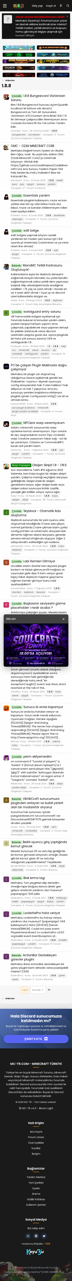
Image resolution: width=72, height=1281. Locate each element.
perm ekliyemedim (32, 756)
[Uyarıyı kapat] (66, 17)
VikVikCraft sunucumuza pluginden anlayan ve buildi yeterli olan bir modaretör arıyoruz (37, 803)
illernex (15, 741)
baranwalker (18, 588)
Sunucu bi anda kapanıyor (37, 707)
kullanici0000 (18, 404)
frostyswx (16, 346)
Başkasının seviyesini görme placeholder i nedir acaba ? (38, 605)
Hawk (14, 300)
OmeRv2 (16, 691)
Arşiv (13, 415)
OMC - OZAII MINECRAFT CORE (32, 146)
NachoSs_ (17, 450)
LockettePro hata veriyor (36, 913)
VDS (47, 1243)
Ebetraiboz (17, 897)
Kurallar (36, 1148)
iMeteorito (16, 783)
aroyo (14, 827)
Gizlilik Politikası (36, 1199)
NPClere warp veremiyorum (38, 423)
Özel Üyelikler (36, 1143)
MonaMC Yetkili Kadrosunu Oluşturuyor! (36, 267)
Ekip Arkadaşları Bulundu (48, 304)
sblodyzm (16, 180)
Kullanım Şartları (36, 1205)
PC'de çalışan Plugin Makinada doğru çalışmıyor (39, 367)
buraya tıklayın (25, 35)
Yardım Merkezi (36, 1177)
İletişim (36, 1154)
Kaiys (14, 495)
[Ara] (67, 5)
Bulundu (53, 869)
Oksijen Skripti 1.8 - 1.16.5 (39, 465)
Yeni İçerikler (36, 1182)
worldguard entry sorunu (36, 312)
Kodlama (40, 188)
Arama (36, 1194)
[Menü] (5, 5)
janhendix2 (17, 546)
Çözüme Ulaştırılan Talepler (26, 138)
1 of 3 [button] (25, 990)
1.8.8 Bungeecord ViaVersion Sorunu (38, 98)
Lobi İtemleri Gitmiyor (33, 561)
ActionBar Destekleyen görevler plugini (34, 957)
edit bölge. (25, 230)
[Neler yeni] (60, 5)
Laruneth (16, 130)
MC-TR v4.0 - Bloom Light (37, 1108)
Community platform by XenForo (34, 1273)
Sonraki (36, 990)
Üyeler (36, 1188)
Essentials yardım (31, 195)
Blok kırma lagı (28, 878)
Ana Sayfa (36, 1132)
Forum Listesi (36, 1137)
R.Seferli (15, 215)
